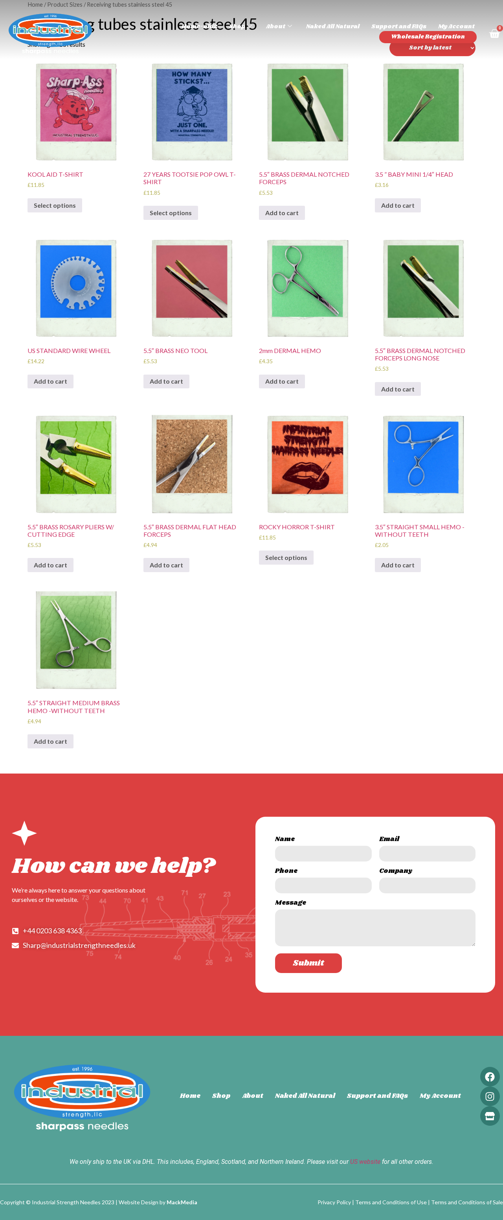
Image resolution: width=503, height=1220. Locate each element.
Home (190, 1096)
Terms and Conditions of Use (391, 1202)
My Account (456, 27)
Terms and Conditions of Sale (467, 1202)
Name (285, 840)
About (275, 27)
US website (365, 1161)
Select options (55, 205)
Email (389, 840)
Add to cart (282, 212)
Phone (286, 872)
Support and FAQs (398, 27)
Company (395, 872)
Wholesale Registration (428, 37)
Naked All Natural (333, 27)
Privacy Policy (334, 1202)
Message (290, 903)
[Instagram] (490, 1096)
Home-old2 (199, 27)
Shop (237, 27)
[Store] (490, 1116)
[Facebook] (490, 1076)
